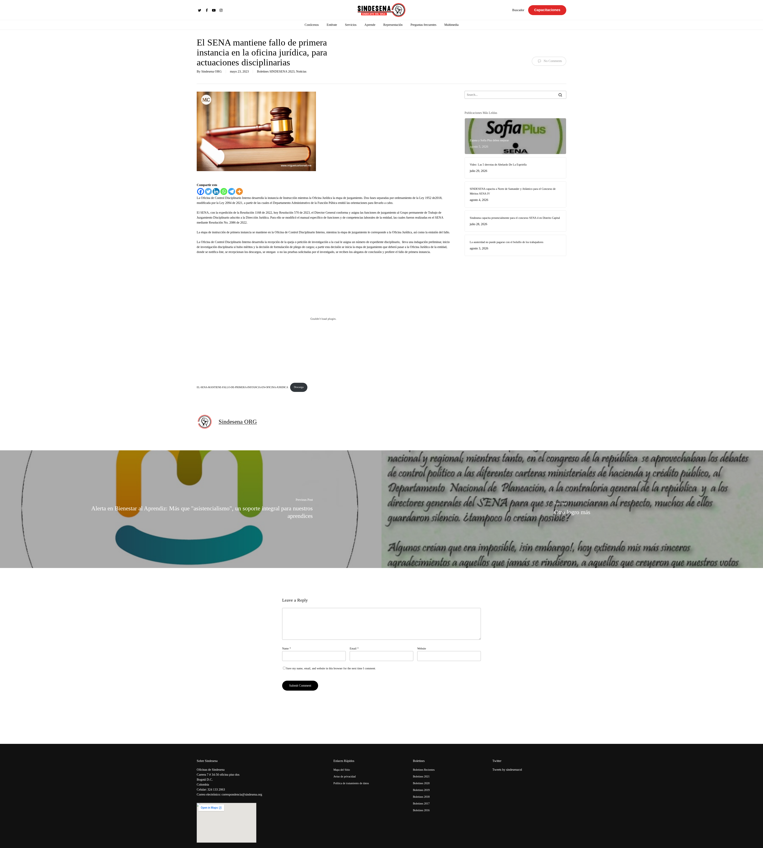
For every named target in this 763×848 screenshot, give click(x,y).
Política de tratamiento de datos (351, 783)
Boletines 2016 (421, 810)
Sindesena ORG (211, 71)
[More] (239, 191)
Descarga (299, 387)
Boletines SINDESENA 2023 (275, 71)
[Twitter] (208, 191)
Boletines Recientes (424, 769)
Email (354, 648)
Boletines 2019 (421, 790)
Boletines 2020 (421, 783)
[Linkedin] (216, 191)
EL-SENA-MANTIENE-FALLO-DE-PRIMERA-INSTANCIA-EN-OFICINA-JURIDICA (242, 387)
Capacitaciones (547, 10)
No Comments (552, 60)
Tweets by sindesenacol (507, 769)
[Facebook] (200, 191)
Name (286, 648)
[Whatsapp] (223, 191)
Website (421, 648)
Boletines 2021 (421, 776)
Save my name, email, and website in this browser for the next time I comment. (331, 668)
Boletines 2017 (421, 803)
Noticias (301, 71)
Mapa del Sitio (341, 769)
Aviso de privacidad (344, 776)
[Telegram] (231, 191)
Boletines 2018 (421, 796)
